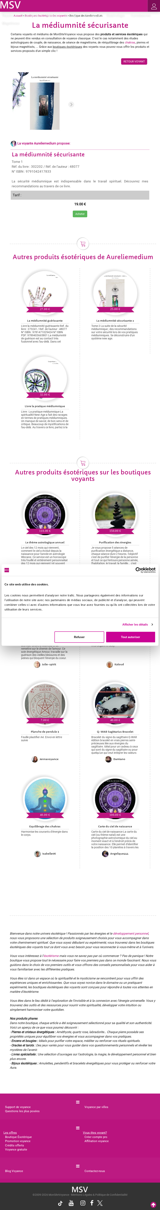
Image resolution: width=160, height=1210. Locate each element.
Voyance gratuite (16, 1149)
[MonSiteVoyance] (10, 4)
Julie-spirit (49, 664)
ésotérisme (51, 956)
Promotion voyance (17, 1141)
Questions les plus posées (22, 1111)
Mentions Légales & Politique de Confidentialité (99, 1194)
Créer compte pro (95, 1137)
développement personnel (130, 933)
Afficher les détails (135, 624)
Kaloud (119, 664)
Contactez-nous (94, 1171)
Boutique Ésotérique (18, 1137)
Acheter (80, 213)
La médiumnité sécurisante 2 (115, 320)
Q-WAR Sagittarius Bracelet (115, 731)
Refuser (79, 636)
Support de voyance (18, 1107)
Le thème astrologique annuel (44, 542)
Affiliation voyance (96, 1141)
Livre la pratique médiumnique (45, 406)
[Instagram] (82, 1203)
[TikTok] (61, 1204)
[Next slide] (71, 104)
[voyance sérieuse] (80, 1189)
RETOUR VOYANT (134, 61)
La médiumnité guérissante (45, 320)
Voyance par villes (96, 1107)
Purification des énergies (115, 542)
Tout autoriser (130, 636)
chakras (130, 42)
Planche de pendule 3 (45, 731)
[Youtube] (71, 1203)
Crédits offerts (14, 1145)
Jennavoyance (49, 759)
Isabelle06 (49, 853)
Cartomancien (140, 15)
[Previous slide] (18, 104)
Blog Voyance (14, 1171)
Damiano (119, 759)
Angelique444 (119, 853)
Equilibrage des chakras (44, 826)
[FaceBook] (91, 1203)
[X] (99, 1204)
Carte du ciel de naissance (115, 826)
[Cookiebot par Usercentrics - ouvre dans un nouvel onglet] (138, 570)
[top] (153, 1205)
